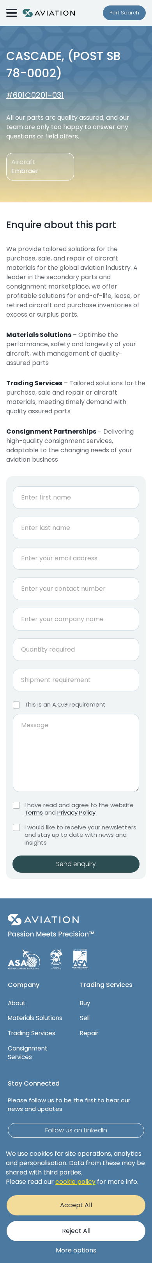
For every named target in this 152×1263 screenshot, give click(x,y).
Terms (34, 812)
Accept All (76, 1205)
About (17, 1003)
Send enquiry (76, 863)
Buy (85, 1003)
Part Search (124, 12)
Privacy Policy (76, 812)
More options (76, 1250)
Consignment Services (28, 1052)
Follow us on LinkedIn (76, 1130)
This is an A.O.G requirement (65, 705)
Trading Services (31, 1033)
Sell (85, 1018)
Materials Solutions (35, 1018)
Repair (89, 1033)
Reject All (76, 1230)
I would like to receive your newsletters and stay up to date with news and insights (80, 835)
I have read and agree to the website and (79, 809)
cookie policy (75, 1181)
